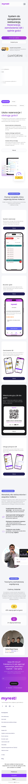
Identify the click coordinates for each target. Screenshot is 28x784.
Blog (2, 758)
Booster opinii (4, 739)
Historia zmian (4, 750)
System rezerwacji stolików (8, 733)
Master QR (3, 730)
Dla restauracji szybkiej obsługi (8, 722)
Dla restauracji (5, 716)
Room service (4, 736)
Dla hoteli (3, 719)
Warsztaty (3, 744)
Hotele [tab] (13, 101)
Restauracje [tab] (5, 101)
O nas (3, 754)
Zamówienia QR (5, 742)
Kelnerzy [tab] (22, 105)
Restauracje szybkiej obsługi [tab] (9, 105)
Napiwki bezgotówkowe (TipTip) (9, 747)
